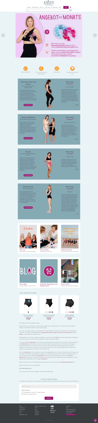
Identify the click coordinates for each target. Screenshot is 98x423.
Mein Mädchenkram (40, 355)
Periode (63, 332)
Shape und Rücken (58, 332)
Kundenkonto (22, 407)
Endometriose (27, 352)
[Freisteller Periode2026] (49, 164)
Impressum (68, 406)
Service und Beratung (30, 342)
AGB (67, 407)
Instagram (37, 412)
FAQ (20, 412)
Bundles (21, 334)
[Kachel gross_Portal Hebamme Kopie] (49, 272)
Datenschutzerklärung (70, 409)
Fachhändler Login (23, 414)
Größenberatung (24, 344)
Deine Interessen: (25, 390)
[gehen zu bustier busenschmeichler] (49, 35)
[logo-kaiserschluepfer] (49, 3)
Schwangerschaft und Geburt (47, 332)
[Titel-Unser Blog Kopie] (28, 272)
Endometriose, (69, 332)
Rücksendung (22, 409)
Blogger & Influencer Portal (40, 406)
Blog (56, 337)
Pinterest (37, 414)
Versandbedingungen (70, 411)
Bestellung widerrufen (70, 414)
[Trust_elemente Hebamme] (41, 68)
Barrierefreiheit (69, 412)
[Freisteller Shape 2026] (49, 129)
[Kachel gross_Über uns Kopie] (28, 238)
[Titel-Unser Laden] (69, 272)
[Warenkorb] (70, 7)
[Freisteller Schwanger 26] (49, 94)
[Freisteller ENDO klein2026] (49, 198)
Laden (20, 406)
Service (20, 411)
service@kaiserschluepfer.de (66, 362)
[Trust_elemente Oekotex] (72, 68)
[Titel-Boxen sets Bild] (49, 238)
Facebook (37, 411)
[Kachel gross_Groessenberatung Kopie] (69, 238)
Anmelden (49, 398)
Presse (36, 407)
